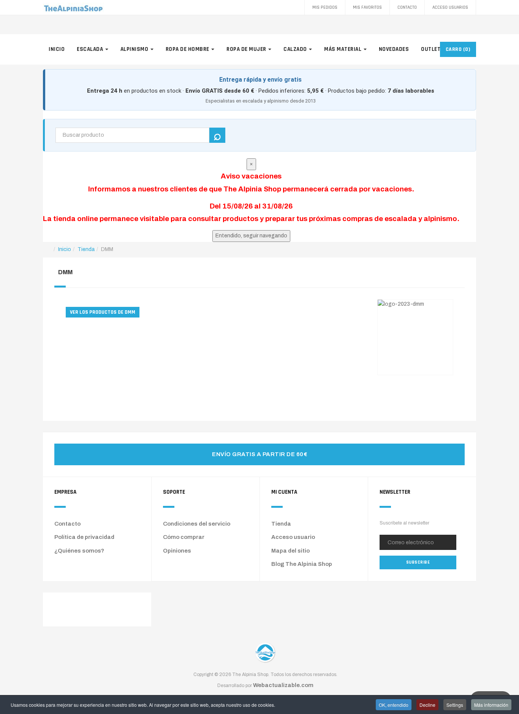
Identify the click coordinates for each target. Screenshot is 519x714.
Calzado (295, 49)
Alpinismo (135, 49)
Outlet (431, 49)
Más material (343, 49)
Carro (458, 49)
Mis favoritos (367, 7)
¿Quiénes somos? (79, 551)
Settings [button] (454, 704)
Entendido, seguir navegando (251, 236)
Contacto (407, 7)
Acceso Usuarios (450, 7)
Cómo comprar (183, 537)
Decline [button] (427, 704)
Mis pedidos (324, 7)
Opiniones (177, 551)
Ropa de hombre (188, 49)
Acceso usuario (293, 537)
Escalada (90, 49)
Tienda (281, 524)
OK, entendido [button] (393, 704)
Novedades (394, 49)
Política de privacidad (84, 537)
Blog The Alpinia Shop (301, 564)
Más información (491, 704)
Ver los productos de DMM (102, 312)
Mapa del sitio (290, 551)
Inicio (57, 49)
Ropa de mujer (246, 49)
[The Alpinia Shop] (73, 7)
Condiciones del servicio (196, 524)
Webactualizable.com (283, 685)
